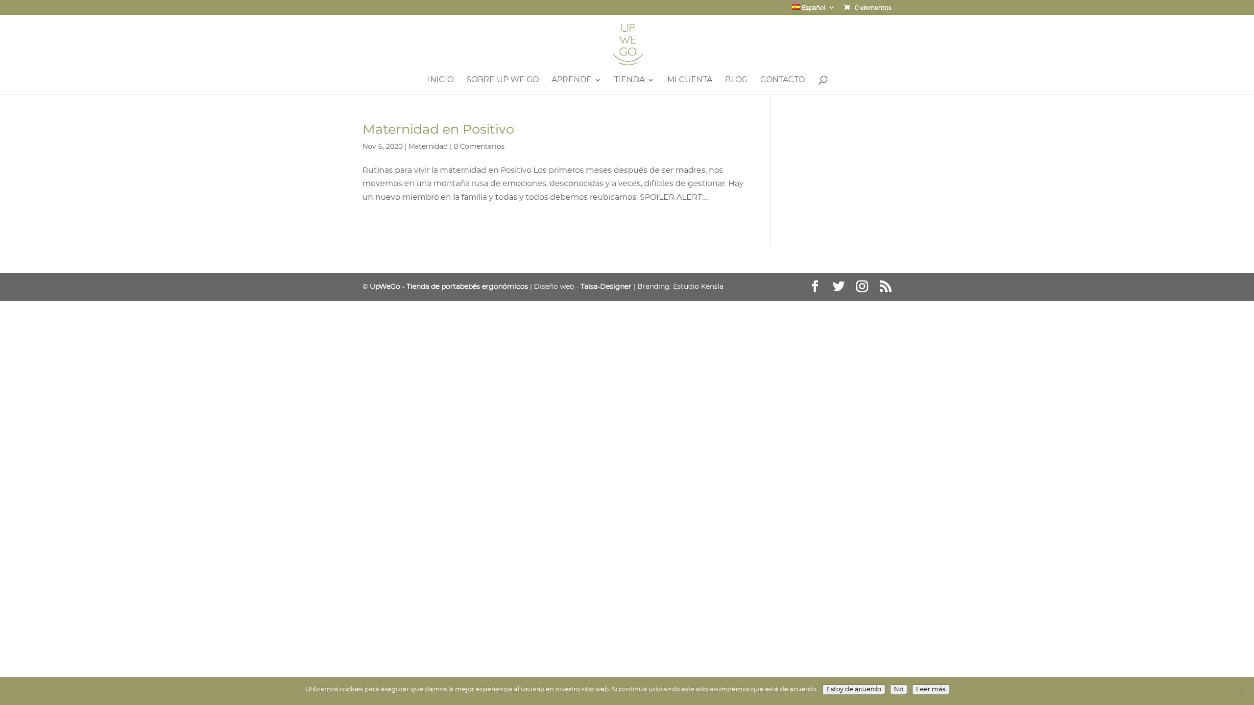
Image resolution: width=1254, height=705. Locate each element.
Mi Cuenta (689, 80)
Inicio (441, 80)
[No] (1242, 691)
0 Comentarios (479, 146)
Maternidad (428, 146)
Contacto (782, 80)
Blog (736, 80)
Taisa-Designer (605, 286)
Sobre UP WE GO (502, 80)
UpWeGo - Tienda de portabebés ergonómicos (449, 286)
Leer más (930, 689)
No (898, 689)
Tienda (629, 80)
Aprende (572, 80)
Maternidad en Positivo (438, 129)
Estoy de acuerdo (853, 689)
